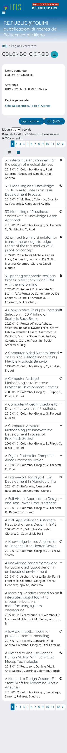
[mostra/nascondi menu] (3, 12)
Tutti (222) (53, 121)
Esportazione (30, 121)
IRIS (4, 46)
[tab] (9, 152)
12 (58, 144)
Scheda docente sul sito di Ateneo (28, 106)
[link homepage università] (45, 6)
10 (47, 144)
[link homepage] (13, 6)
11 (52, 144)
